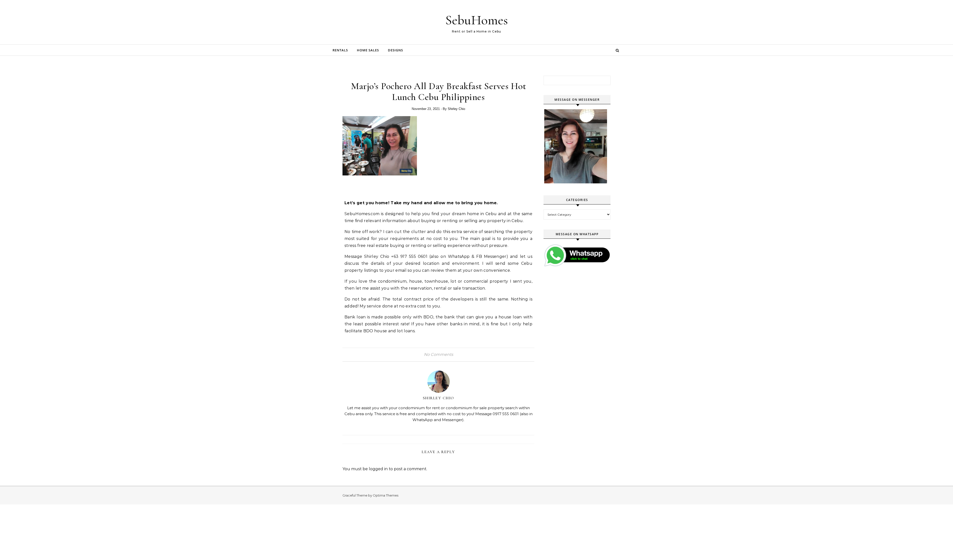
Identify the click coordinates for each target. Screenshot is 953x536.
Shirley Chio (456, 109)
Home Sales (368, 50)
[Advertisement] (402, 186)
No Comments (438, 354)
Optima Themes (385, 495)
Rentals (340, 50)
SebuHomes (476, 20)
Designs (395, 50)
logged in (378, 469)
